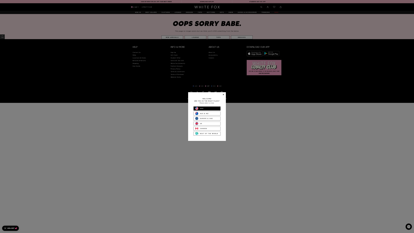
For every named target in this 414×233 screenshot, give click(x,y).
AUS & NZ (204, 113)
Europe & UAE (206, 118)
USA (202, 108)
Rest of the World (209, 133)
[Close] (223, 94)
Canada (203, 128)
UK (201, 123)
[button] (10, 228)
